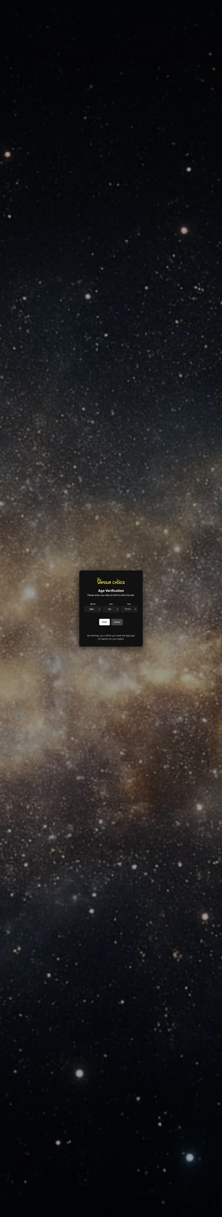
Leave (117, 622)
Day (111, 604)
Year (129, 604)
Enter (104, 622)
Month (93, 604)
